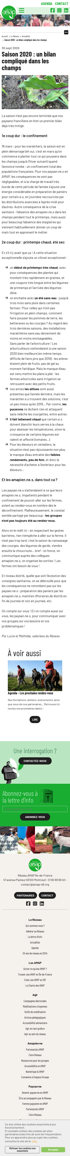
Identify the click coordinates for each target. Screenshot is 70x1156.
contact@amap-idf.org (35, 884)
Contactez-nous (35, 760)
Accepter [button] (53, 1149)
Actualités (26, 36)
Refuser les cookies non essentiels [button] (22, 1149)
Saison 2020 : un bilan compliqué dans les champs (25, 39)
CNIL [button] (34, 1141)
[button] (22, 10)
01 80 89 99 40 (56, 879)
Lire (35, 719)
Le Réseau (15, 36)
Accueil (5, 36)
